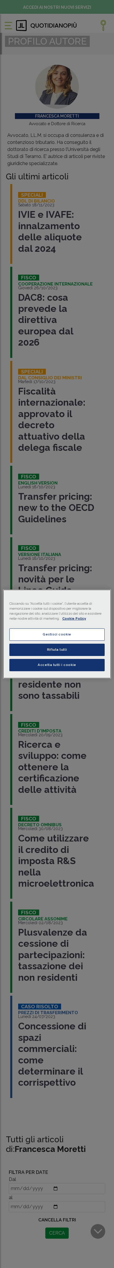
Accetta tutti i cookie (57, 665)
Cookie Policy (74, 618)
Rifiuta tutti (57, 649)
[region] (57, 634)
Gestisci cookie (57, 634)
